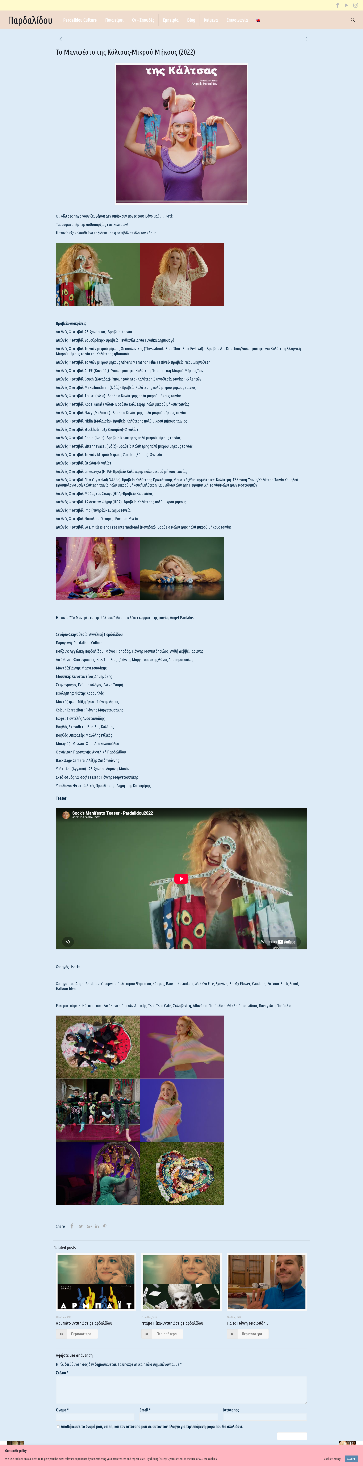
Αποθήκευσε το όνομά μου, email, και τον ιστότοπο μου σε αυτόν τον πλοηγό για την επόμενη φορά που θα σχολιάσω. (152, 1426)
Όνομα (62, 1409)
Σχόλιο (62, 1372)
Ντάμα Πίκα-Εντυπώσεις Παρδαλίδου (172, 1323)
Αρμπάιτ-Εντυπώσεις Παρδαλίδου (84, 1323)
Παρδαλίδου (30, 20)
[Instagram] (355, 6)
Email (145, 1409)
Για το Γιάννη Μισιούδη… (248, 1323)
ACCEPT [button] (351, 1458)
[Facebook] (338, 6)
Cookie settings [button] (333, 1459)
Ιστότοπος (231, 1409)
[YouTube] (346, 6)
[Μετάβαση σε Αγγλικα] (258, 19)
